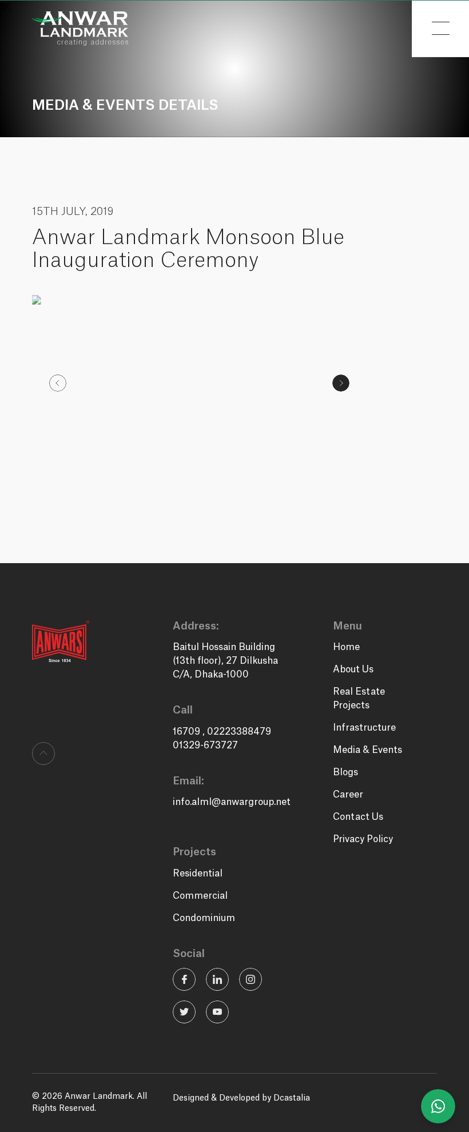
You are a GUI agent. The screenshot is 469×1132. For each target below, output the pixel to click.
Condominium (204, 918)
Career (348, 794)
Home (346, 647)
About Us (353, 669)
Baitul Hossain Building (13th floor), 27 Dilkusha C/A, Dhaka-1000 (225, 661)
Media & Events (367, 750)
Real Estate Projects (359, 698)
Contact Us (358, 817)
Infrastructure (364, 727)
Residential (197, 873)
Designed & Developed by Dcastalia (241, 1098)
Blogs (345, 772)
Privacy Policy (363, 839)
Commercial (200, 895)
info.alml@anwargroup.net (232, 802)
